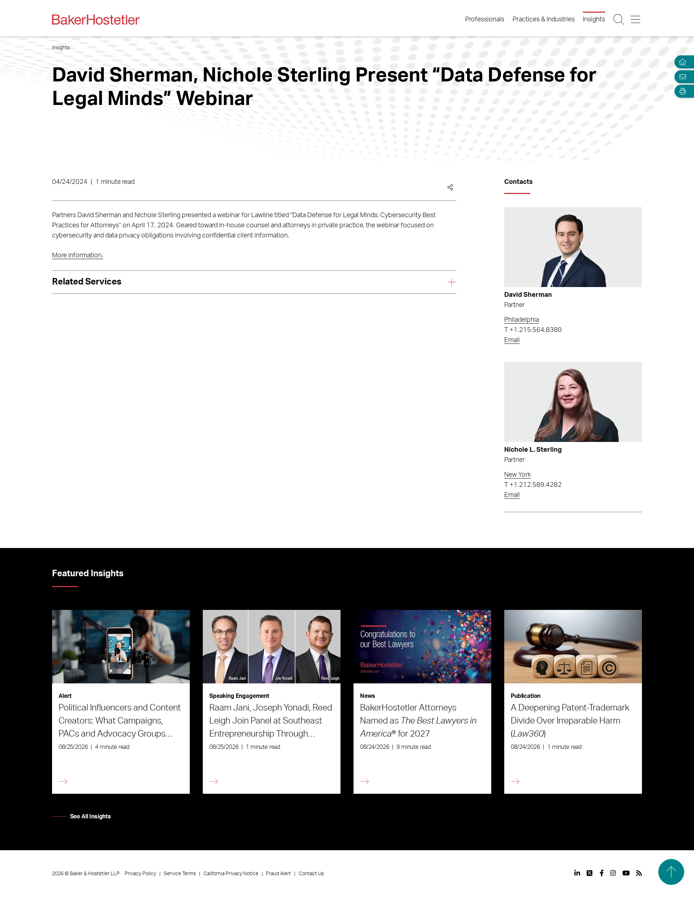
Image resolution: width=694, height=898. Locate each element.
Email (512, 340)
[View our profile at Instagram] (613, 873)
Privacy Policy (140, 873)
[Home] (680, 62)
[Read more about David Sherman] (573, 247)
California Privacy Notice (231, 873)
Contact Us (311, 873)
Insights (594, 19)
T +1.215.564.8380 (533, 330)
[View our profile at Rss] (639, 873)
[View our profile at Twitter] (590, 873)
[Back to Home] (96, 19)
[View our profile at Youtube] (626, 873)
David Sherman (528, 295)
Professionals (484, 19)
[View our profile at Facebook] (602, 873)
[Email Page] (680, 76)
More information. (77, 255)
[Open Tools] (680, 91)
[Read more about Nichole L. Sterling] (573, 402)
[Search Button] (619, 19)
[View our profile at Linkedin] (577, 873)
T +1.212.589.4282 (533, 485)
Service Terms (180, 873)
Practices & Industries (544, 19)
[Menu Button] (636, 19)
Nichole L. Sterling (533, 450)
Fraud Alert (278, 873)
